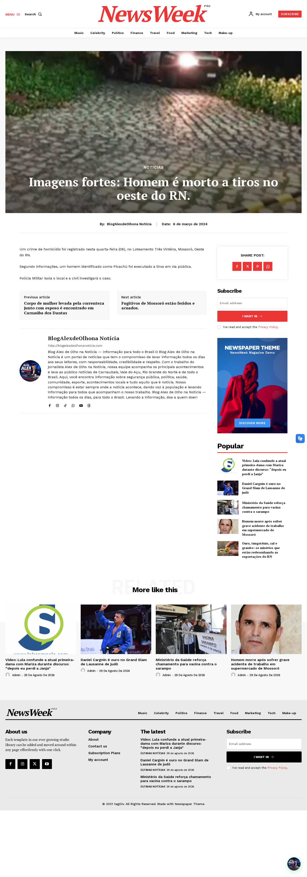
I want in (249, 316)
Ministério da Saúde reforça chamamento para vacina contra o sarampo (263, 507)
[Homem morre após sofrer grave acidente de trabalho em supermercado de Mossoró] (227, 526)
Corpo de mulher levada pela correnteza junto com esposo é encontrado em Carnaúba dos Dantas (64, 308)
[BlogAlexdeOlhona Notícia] (30, 371)
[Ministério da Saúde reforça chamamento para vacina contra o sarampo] (227, 507)
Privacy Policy (268, 327)
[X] (247, 266)
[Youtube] (81, 404)
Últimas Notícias (152, 753)
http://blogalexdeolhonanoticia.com (75, 345)
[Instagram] (57, 404)
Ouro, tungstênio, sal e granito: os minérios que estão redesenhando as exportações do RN (261, 550)
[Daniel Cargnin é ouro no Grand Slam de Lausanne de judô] (227, 488)
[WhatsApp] (73, 404)
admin (16, 675)
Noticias (154, 167)
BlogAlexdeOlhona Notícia (129, 224)
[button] (34, 14)
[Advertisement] (153, 843)
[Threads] (89, 404)
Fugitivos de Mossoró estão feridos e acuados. (158, 305)
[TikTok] (65, 404)
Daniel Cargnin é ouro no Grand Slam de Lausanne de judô (263, 488)
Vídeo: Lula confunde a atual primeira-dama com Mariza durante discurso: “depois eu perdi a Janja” (264, 467)
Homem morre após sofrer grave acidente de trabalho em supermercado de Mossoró (263, 528)
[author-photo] (8, 674)
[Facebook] (49, 404)
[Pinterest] (257, 266)
